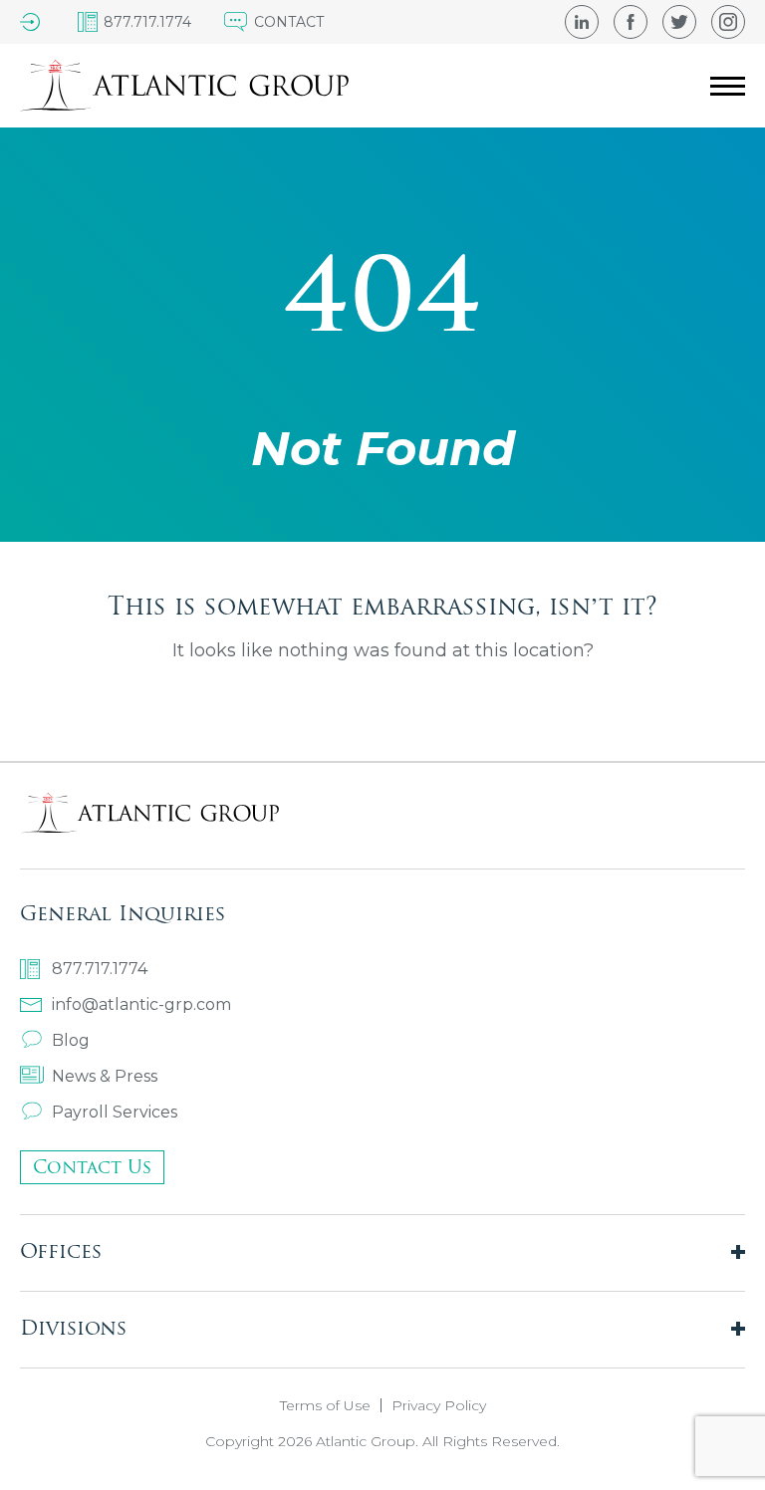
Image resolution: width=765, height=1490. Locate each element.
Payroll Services (114, 1112)
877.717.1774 (99, 968)
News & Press (104, 1076)
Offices (61, 1250)
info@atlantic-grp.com (141, 1004)
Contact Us (92, 1166)
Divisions (73, 1327)
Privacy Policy (438, 1405)
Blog (71, 1040)
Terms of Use (325, 1405)
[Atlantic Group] (184, 86)
